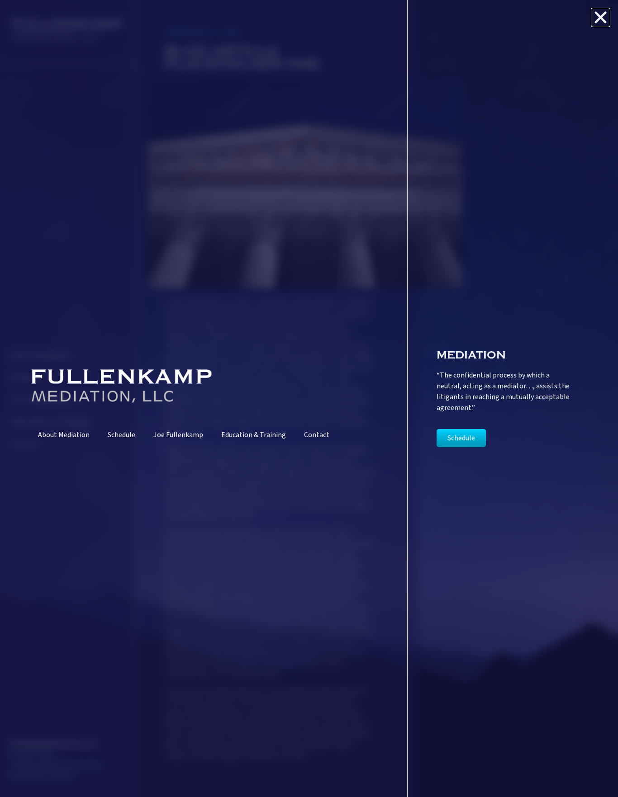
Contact (316, 435)
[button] (600, 17)
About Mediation (64, 435)
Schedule (121, 435)
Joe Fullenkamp (178, 435)
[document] (309, 398)
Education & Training (253, 435)
